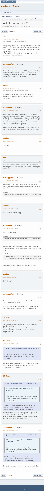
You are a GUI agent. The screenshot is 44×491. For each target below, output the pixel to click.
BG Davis (6, 317)
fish (4, 36)
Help (14, 487)
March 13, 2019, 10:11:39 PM (10, 297)
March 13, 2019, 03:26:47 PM (10, 141)
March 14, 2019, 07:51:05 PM (10, 379)
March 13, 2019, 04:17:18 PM (10, 208)
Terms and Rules (21, 487)
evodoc (6, 85)
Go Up (3, 475)
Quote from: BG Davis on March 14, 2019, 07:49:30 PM (21, 383)
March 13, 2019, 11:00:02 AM (10, 39)
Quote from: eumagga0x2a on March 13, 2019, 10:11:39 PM (22, 348)
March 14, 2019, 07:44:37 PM (10, 320)
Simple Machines (27, 489)
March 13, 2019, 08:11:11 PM (10, 228)
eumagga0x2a (21, 19)
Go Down (5, 31)
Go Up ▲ (29, 487)
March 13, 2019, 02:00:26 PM (12, 88)
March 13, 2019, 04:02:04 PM (10, 181)
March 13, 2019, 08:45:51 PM (10, 277)
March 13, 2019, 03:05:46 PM (10, 110)
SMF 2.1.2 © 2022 (17, 489)
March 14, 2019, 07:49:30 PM (10, 343)
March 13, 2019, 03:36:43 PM (12, 161)
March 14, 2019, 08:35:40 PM (10, 430)
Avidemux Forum (10, 6)
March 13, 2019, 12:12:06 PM (10, 67)
